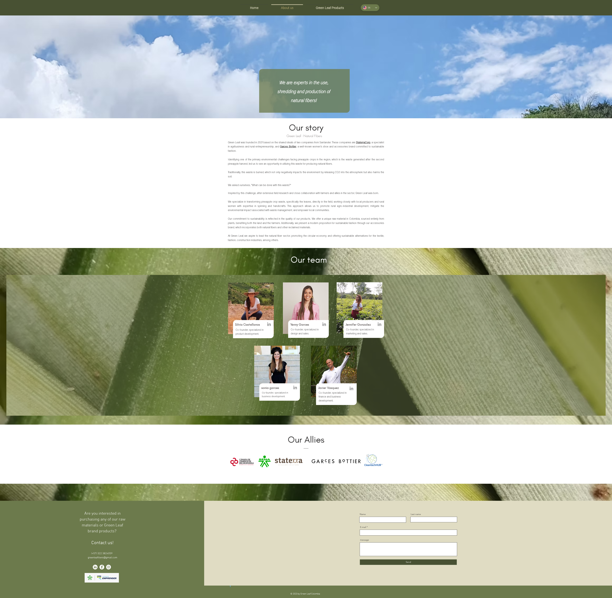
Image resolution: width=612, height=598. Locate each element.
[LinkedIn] (269, 324)
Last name (416, 514)
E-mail (363, 527)
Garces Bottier (288, 146)
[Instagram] (108, 567)
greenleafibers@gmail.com (102, 557)
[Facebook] (101, 567)
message (364, 540)
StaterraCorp (363, 142)
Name (363, 514)
